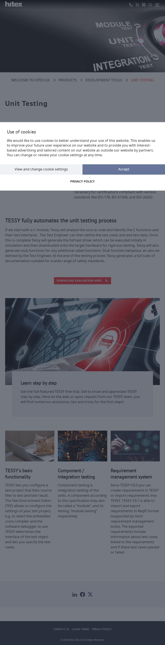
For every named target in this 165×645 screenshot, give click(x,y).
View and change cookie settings (41, 169)
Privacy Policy (82, 181)
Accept (123, 169)
